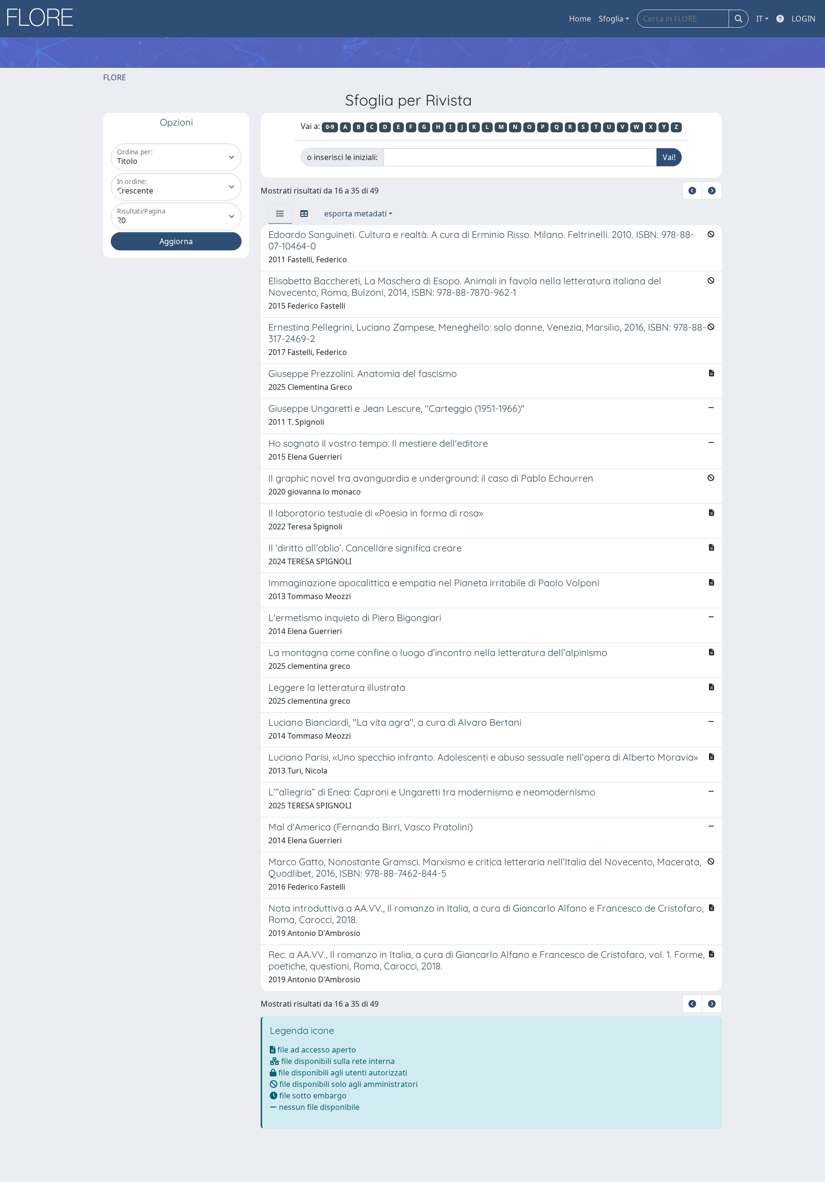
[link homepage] (43, 19)
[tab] (280, 214)
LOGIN (803, 18)
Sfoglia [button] (611, 18)
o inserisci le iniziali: (342, 157)
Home (580, 18)
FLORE (114, 77)
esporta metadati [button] (355, 213)
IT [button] (759, 18)
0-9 (330, 127)
